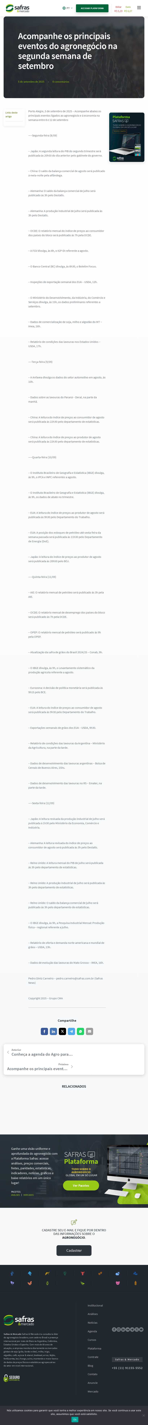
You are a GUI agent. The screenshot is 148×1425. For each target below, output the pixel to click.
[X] (62, 1031)
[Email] (89, 1031)
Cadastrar (74, 1250)
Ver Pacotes (81, 1185)
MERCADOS (28, 1195)
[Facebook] (44, 1031)
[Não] (143, 1415)
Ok (75, 1419)
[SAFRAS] (17, 8)
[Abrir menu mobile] (139, 7)
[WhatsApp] (80, 1031)
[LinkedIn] (53, 1031)
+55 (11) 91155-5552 (127, 1368)
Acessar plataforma (92, 8)
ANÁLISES (15, 1195)
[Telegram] (71, 1031)
